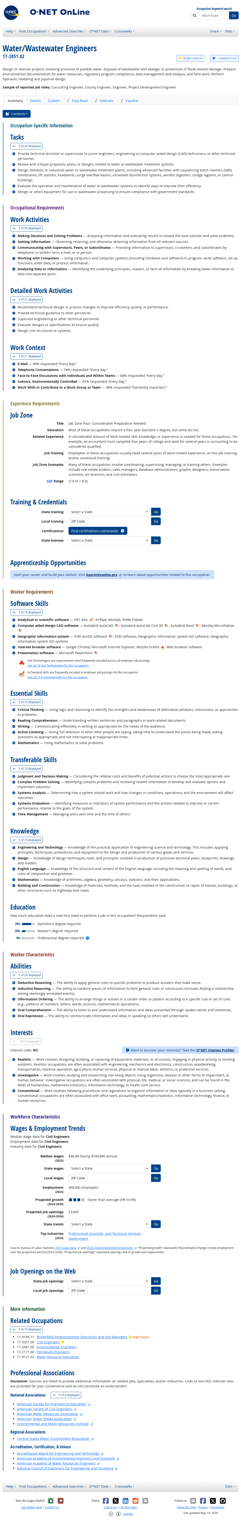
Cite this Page (128, 1507)
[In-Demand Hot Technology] (116, 625)
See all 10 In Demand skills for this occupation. (58, 677)
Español (132, 100)
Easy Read (80, 100)
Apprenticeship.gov (101, 574)
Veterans (107, 100)
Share (214, 31)
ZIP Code (78, 521)
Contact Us (52, 1507)
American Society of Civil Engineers (44, 1409)
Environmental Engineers (56, 1347)
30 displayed (31, 228)
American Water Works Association (44, 1419)
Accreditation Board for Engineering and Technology (58, 1453)
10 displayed (31, 702)
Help (9, 31)
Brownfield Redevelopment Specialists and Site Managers (82, 1337)
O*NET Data (98, 31)
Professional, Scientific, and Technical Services (104, 1233)
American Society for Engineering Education (51, 1404)
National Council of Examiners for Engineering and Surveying (65, 1468)
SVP (50, 481)
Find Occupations (33, 31)
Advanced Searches (68, 31)
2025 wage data (65, 1248)
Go (234, 15)
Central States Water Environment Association (53, 1438)
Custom (54, 100)
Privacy (203, 1507)
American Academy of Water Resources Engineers (56, 1463)
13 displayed (31, 768)
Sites (229, 31)
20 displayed (31, 975)
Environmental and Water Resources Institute (53, 1423)
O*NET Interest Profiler (215, 1050)
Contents (18, 114)
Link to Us (110, 1507)
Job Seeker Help (31, 1507)
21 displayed (31, 299)
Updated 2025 (227, 58)
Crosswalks (123, 31)
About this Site (186, 1507)
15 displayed (31, 840)
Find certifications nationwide (95, 531)
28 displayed (31, 146)
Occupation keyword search (214, 9)
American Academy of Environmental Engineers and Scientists (66, 1458)
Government (78, 1238)
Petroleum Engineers (53, 1352)
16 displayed (31, 612)
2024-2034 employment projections (109, 1248)
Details (35, 100)
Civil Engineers (48, 1342)
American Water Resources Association (47, 1414)
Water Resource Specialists (58, 1357)
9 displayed (70, 1395)
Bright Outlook (192, 58)
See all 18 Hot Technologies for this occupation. (58, 666)
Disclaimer (217, 1507)
